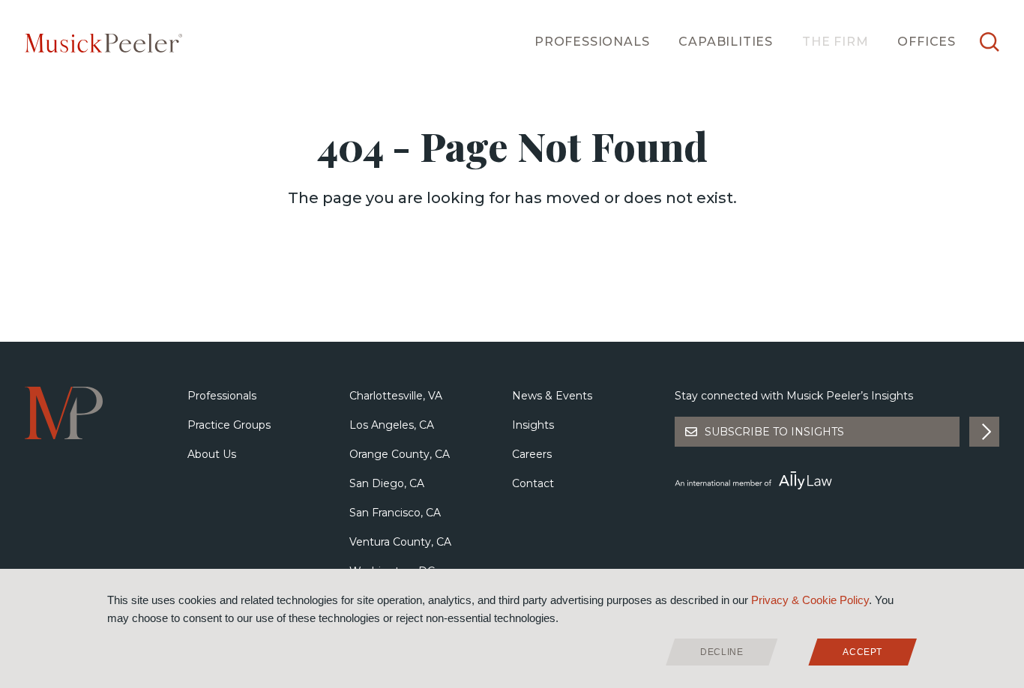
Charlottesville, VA (395, 395)
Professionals (591, 41)
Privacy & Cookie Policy (810, 600)
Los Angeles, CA (391, 425)
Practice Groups (229, 425)
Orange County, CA (399, 454)
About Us (211, 454)
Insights (533, 425)
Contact (533, 483)
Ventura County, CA (400, 542)
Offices (926, 41)
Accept (862, 652)
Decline (721, 652)
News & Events (552, 395)
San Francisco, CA (395, 512)
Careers (532, 454)
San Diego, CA (386, 483)
